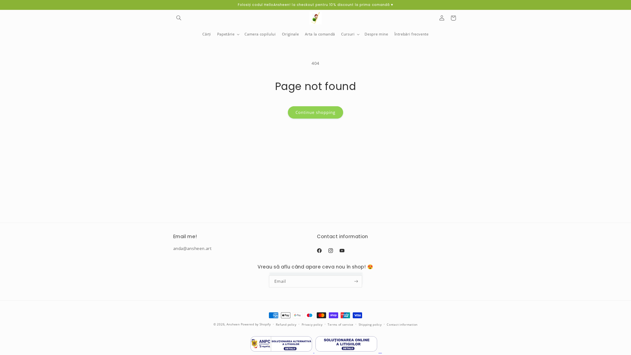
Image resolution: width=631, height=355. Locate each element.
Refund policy (286, 324)
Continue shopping (315, 112)
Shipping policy (370, 324)
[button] (179, 18)
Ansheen (233, 324)
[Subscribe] (356, 281)
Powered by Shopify (256, 324)
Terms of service (340, 324)
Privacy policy (312, 324)
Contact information (402, 324)
